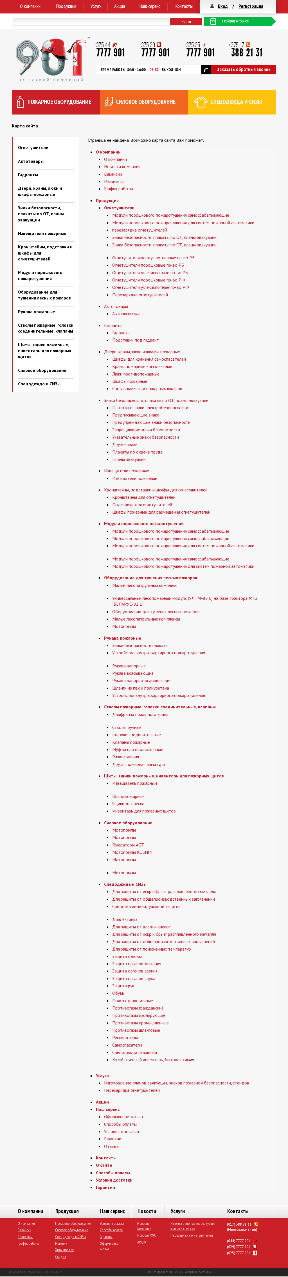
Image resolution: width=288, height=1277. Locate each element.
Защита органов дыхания (136, 963)
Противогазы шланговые (136, 1030)
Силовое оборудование (42, 370)
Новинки (61, 1243)
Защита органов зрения (135, 971)
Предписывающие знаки (135, 415)
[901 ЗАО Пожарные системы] (53, 80)
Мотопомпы (124, 626)
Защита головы (127, 956)
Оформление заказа (123, 1116)
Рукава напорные (129, 666)
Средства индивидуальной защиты (146, 906)
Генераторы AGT (128, 845)
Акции (119, 6)
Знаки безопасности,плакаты (140, 645)
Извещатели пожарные (42, 233)
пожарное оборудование (59, 102)
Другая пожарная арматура (138, 764)
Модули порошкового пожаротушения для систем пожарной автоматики (183, 222)
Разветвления (125, 756)
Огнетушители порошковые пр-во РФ (148, 280)
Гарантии (112, 1138)
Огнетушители (33, 147)
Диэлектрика (125, 919)
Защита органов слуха (133, 978)
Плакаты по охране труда (137, 452)
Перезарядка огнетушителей (140, 294)
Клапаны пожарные (131, 742)
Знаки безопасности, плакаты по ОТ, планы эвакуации (41, 214)
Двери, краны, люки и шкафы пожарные (40, 191)
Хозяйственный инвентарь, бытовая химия (153, 1059)
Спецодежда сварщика (134, 1052)
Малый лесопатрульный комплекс (144, 585)
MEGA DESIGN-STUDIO (43, 1271)
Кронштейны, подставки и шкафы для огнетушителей (156, 490)
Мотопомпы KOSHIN (132, 852)
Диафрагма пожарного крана (140, 714)
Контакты (184, 6)
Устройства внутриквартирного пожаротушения (158, 652)
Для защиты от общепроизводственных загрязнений (163, 899)
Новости (147, 1211)
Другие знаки (125, 444)
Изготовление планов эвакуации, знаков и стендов (193, 1226)
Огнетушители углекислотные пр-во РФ (150, 287)
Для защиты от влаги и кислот (141, 927)
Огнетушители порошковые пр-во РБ (148, 265)
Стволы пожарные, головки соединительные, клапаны (45, 328)
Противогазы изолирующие (138, 1015)
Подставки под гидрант (135, 340)
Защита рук (123, 985)
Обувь (118, 993)
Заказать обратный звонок (244, 69)
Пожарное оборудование (73, 1223)
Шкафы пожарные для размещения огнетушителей (161, 512)
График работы (118, 188)
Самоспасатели (127, 1045)
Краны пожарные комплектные (142, 366)
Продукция (66, 6)
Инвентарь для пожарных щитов (144, 811)
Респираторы (125, 1037)
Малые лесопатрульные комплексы (146, 619)
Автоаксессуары (127, 313)
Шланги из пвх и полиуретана (140, 688)
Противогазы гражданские (138, 1008)
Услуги (96, 6)
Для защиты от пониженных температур (151, 949)
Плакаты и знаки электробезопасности (150, 407)
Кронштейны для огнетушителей (144, 497)
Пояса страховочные (132, 1000)
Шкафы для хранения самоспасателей (149, 359)
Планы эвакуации (129, 459)
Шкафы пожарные (129, 381)
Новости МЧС (146, 1235)
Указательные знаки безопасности (145, 437)
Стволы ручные (126, 727)
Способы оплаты (120, 1124)
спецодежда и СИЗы (236, 102)
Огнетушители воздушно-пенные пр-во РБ (153, 257)
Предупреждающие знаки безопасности (151, 422)
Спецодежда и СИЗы (39, 383)
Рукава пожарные (36, 311)
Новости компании (122, 166)
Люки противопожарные (135, 374)
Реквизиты (114, 181)
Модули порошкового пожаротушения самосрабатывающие (170, 215)
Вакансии (113, 174)
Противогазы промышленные (140, 1023)
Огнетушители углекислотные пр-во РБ (150, 272)
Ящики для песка (128, 803)
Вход (223, 6)
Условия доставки (121, 1131)
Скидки (60, 1256)
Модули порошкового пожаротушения (40, 275)
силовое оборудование (146, 102)
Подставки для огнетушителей (142, 504)
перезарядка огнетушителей (139, 230)
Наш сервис (150, 6)
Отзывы (111, 1146)
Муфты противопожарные (137, 749)
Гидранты (28, 174)
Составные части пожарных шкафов (147, 388)
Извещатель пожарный (134, 783)
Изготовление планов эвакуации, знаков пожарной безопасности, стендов (176, 1083)
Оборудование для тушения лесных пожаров (44, 295)
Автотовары (31, 161)
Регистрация (250, 6)
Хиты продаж (64, 1249)
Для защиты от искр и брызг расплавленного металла (164, 891)
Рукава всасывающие (133, 673)
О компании (30, 6)
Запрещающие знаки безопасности (146, 429)
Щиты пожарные (128, 796)
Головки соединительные (136, 734)
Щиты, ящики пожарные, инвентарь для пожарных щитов (44, 351)
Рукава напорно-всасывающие (142, 680)
